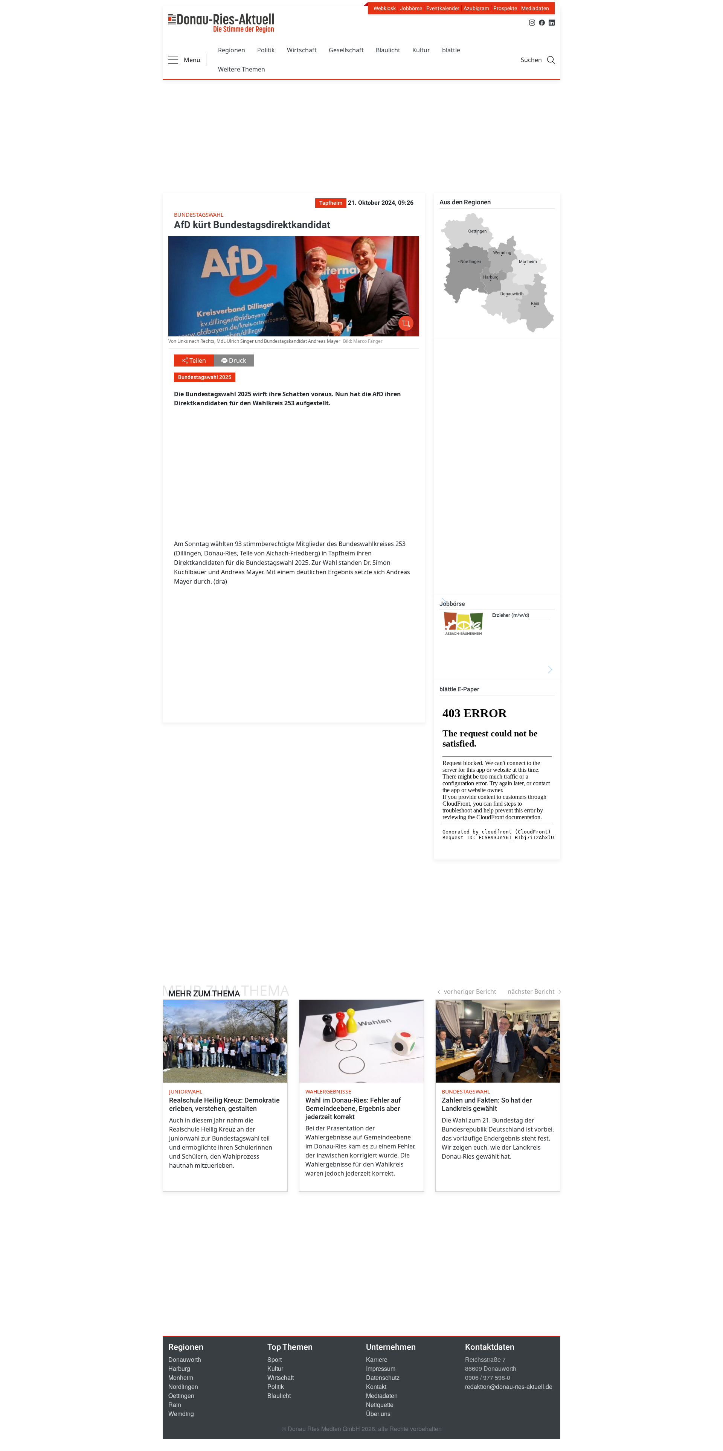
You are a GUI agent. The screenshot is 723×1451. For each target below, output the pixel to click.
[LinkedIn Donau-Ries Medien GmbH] (552, 22)
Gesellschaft (346, 50)
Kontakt (376, 1386)
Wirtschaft (302, 50)
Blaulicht (388, 50)
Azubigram (476, 8)
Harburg (179, 1368)
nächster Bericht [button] (531, 991)
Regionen (231, 50)
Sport (274, 1359)
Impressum (380, 1368)
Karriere (376, 1359)
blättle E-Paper (459, 689)
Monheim (180, 1377)
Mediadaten (535, 8)
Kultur (421, 50)
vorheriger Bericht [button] (470, 991)
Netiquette (380, 1404)
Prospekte (505, 8)
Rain (174, 1404)
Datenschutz (383, 1377)
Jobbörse (411, 8)
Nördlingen (183, 1386)
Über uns (378, 1413)
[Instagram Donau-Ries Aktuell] (532, 22)
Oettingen (181, 1395)
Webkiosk (385, 8)
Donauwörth (184, 1359)
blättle (451, 50)
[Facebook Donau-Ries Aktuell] (542, 22)
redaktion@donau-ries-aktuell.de (508, 1386)
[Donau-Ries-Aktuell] (221, 23)
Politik (266, 50)
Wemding (181, 1413)
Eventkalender (442, 8)
